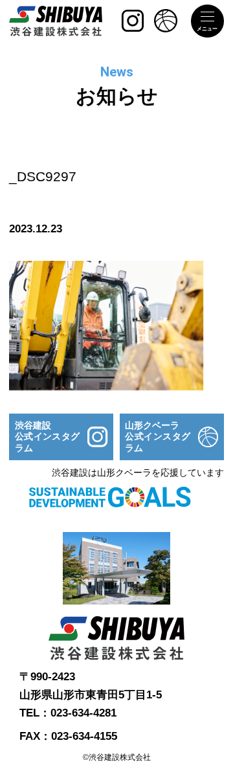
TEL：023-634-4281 (67, 712)
